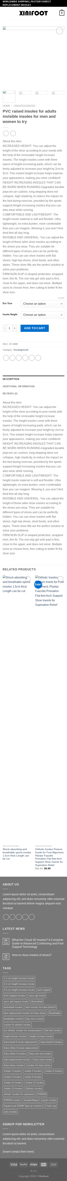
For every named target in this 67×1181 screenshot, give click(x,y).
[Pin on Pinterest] (32, 358)
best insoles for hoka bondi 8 (41, 1007)
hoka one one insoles (40, 1053)
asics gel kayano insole (16, 1001)
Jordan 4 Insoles (53, 1071)
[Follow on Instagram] (12, 917)
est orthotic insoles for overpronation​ (22, 1030)
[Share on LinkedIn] (38, 358)
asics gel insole (37, 995)
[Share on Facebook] (12, 358)
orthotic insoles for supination (19, 1094)
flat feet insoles (53, 1030)
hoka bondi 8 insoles (51, 1042)
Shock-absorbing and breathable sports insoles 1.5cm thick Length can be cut (17, 854)
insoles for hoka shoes (39, 1065)
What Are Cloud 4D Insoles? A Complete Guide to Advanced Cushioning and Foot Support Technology (37, 943)
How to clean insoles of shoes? (31, 955)
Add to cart (34, 328)
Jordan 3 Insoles (32, 1071)
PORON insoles (12, 1100)
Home (6, 106)
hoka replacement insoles (17, 1059)
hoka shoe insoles (43, 1059)
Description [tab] (11, 379)
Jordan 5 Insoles (12, 1077)
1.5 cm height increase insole (19, 978)
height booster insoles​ (15, 1036)
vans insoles (10, 1111)
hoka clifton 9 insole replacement (21, 1048)
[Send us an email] (25, 917)
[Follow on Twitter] (19, 917)
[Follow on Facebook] (6, 917)
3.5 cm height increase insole (19, 990)
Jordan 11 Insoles (13, 1082)
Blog (33, 1171)
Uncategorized (24, 106)
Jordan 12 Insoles (34, 1082)
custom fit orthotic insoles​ (17, 1024)
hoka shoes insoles (14, 1065)
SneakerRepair (31, 1100)
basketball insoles (13, 1007)
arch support (44, 990)
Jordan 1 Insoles (12, 1071)
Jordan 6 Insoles (32, 1077)
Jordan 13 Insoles (13, 1088)
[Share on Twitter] (19, 358)
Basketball (36, 1001)
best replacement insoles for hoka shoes (25, 1013)
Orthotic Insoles (34, 1088)
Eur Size (7, 303)
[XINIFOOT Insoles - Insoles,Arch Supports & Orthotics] (33, 13)
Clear (61, 298)
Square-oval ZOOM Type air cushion (22, 1106)
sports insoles (49, 1100)
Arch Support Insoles (15, 995)
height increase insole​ (41, 1036)
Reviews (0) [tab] (10, 393)
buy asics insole (34, 1018)
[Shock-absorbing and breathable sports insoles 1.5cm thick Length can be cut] (17, 709)
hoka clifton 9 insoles (15, 1053)
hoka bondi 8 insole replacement (20, 1042)
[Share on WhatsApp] (6, 358)
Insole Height (10, 314)
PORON (42, 1094)
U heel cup (50, 1106)
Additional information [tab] (19, 386)
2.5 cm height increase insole (19, 984)
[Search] (55, 13)
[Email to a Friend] (25, 358)
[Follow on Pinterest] (32, 917)
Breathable (54, 1013)
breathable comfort (13, 1018)
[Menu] (5, 13)
